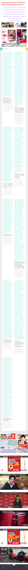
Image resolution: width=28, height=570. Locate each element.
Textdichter (4, 173)
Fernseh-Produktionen (17, 62)
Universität (4, 91)
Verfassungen (8, 93)
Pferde (10, 316)
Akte (3, 127)
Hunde (4, 146)
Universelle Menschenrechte (7, 90)
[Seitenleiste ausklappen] (1, 49)
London (20, 79)
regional (18, 158)
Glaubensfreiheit (5, 65)
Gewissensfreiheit (17, 140)
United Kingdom (6, 330)
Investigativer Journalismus (18, 146)
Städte (8, 89)
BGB (3, 55)
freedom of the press (20, 64)
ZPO (9, 181)
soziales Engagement (6, 228)
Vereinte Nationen (9, 92)
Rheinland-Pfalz (10, 83)
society (17, 92)
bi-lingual (6, 55)
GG (8, 64)
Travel (15, 330)
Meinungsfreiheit (5, 78)
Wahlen (8, 181)
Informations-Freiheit (10, 68)
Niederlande (16, 84)
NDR (11, 159)
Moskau (18, 82)
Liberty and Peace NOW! (19, 76)
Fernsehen (22, 62)
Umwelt (21, 97)
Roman (20, 241)
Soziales (20, 93)
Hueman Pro (9, 568)
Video (23, 103)
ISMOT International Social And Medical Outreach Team (7, 213)
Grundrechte (5, 144)
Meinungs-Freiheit (10, 77)
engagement (16, 210)
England (19, 210)
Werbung (4, 416)
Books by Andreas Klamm (9, 131)
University (8, 91)
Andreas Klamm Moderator (6, 283)
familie (19, 61)
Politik (21, 84)
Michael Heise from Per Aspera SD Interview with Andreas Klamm (7, 419)
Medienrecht (16, 151)
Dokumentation (21, 58)
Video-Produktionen (17, 104)
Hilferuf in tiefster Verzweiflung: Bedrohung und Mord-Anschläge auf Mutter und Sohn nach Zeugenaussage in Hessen (20, 344)
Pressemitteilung (17, 86)
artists (9, 54)
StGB (17, 248)
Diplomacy (22, 57)
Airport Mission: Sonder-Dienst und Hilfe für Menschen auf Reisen (19, 200)
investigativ (4, 70)
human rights (22, 69)
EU (9, 292)
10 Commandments (17, 199)
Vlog (21, 104)
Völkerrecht (16, 105)
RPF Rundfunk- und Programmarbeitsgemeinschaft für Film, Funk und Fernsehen (7, 86)
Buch (8, 56)
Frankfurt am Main (17, 63)
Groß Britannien (21, 217)
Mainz (10, 76)
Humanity (16, 70)
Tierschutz (22, 96)
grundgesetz (10, 65)
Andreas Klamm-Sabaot (21, 285)
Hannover (16, 69)
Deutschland (5, 58)
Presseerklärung (21, 85)
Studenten (10, 228)
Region (15, 158)
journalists (19, 75)
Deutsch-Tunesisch (9, 57)
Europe (6, 61)
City (21, 55)
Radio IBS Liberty (7, 319)
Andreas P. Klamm (5, 54)
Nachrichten (8, 79)
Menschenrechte (10, 78)
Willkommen (16, 259)
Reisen (20, 240)
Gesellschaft (5, 63)
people (19, 84)
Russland (22, 91)
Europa (4, 61)
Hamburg (23, 68)
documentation (16, 58)
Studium (16, 249)
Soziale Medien (16, 93)
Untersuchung (5, 92)
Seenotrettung (16, 245)
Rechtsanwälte (9, 82)
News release (21, 83)
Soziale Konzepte (21, 92)
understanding (11, 89)
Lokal (15, 79)
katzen (22, 225)
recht (6, 82)
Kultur (22, 75)
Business (19, 205)
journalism (16, 75)
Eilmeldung (4, 290)
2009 (20, 199)
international (5, 69)
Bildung (9, 55)
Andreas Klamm (10, 282)
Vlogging (10, 180)
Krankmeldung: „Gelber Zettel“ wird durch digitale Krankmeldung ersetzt (7, 341)
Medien (4, 388)
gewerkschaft (9, 63)
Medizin (4, 312)
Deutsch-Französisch (17, 56)
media (4, 77)
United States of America (6, 331)
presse (23, 84)
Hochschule (19, 69)
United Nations (19, 99)
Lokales (17, 79)
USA (22, 255)
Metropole (9, 158)
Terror (17, 96)
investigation (9, 69)
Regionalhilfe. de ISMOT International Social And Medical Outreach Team (13, 4)
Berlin (11, 54)
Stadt (23, 247)
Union (19, 98)
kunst (15, 76)
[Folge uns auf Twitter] (26, 566)
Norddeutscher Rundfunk (6, 161)
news (11, 79)
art (19, 54)
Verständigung (20, 103)
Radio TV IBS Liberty (19, 238)
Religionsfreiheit (5, 166)
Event (17, 61)
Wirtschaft (19, 259)
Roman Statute (5, 84)
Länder (4, 153)
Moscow (16, 82)
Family (22, 61)
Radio (20, 86)
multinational (5, 79)
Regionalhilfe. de (5, 83)
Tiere (19, 96)
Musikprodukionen (17, 234)
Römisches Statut (10, 84)
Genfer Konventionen (10, 62)
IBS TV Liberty (19, 70)
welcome (22, 338)
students (23, 248)
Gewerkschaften (5, 64)
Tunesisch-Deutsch (17, 97)
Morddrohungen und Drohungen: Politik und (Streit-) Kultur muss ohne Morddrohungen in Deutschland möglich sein (7, 100)
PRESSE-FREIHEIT (17, 85)
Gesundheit (19, 138)
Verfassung (4, 93)
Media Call (6, 77)
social (15, 92)
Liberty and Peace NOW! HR (18, 77)
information (16, 72)
